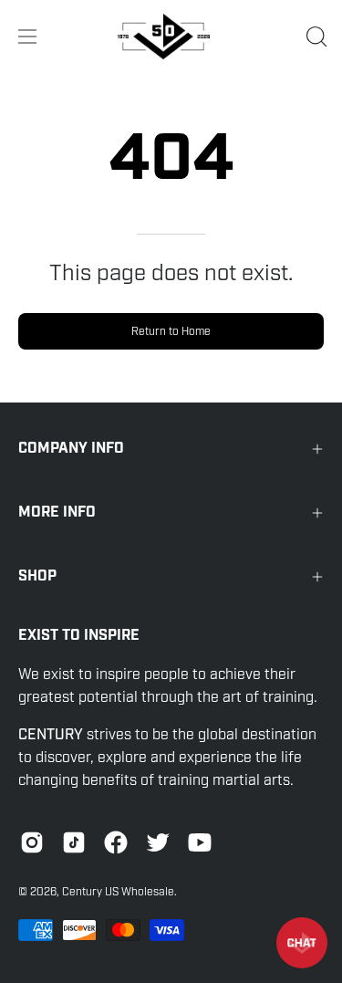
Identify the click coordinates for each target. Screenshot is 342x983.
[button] (314, 36)
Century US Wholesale (118, 891)
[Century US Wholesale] (171, 36)
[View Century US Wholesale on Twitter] (157, 842)
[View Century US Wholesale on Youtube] (199, 842)
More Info (57, 512)
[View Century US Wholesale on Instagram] (32, 842)
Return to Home (171, 331)
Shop (37, 576)
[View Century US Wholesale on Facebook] (116, 842)
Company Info (71, 448)
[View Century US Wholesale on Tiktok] (74, 842)
